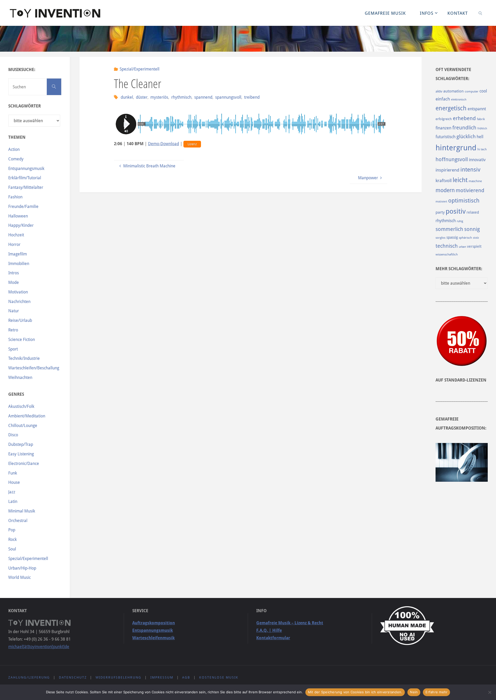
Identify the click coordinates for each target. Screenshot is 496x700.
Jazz (11, 491)
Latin (12, 501)
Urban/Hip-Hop (22, 568)
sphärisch (465, 237)
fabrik (481, 119)
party (440, 212)
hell (480, 136)
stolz (476, 237)
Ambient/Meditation (26, 416)
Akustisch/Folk (21, 406)
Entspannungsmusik (26, 168)
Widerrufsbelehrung (118, 677)
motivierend (470, 190)
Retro (13, 330)
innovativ (477, 159)
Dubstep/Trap (20, 444)
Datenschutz (73, 677)
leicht (460, 180)
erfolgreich (444, 119)
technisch (447, 246)
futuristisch (445, 136)
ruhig (460, 221)
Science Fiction (21, 339)
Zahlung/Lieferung (29, 677)
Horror (14, 244)
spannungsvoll (228, 97)
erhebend (464, 118)
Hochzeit (16, 234)
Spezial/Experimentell (139, 69)
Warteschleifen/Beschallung (33, 367)
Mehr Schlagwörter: (459, 268)
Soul (12, 549)
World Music (19, 577)
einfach (443, 99)
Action (14, 149)
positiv (456, 211)
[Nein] (489, 692)
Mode (13, 282)
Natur (13, 310)
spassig (452, 237)
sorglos (440, 237)
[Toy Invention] (55, 12)
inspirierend (447, 170)
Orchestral (17, 520)
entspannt (477, 108)
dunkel (127, 97)
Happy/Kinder (21, 225)
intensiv (470, 169)
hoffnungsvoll (452, 159)
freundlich (464, 128)
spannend (203, 97)
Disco (13, 434)
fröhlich (482, 128)
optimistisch (463, 200)
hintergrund (456, 147)
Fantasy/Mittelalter (25, 187)
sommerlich (449, 229)
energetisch (451, 108)
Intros (13, 272)
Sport (13, 349)
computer (471, 91)
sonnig (472, 229)
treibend (252, 97)
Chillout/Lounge (22, 425)
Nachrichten (19, 301)
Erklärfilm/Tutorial (24, 177)
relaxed (473, 212)
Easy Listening (21, 454)
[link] (480, 13)
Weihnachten (20, 377)
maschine (475, 181)
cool (483, 91)
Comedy (16, 159)
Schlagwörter (24, 106)
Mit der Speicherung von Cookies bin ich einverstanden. (355, 692)
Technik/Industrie (24, 358)
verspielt (474, 246)
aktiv (439, 91)
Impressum (161, 677)
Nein (414, 692)
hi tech (482, 149)
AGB (186, 677)
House (14, 482)
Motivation (18, 292)
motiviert (441, 201)
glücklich (466, 136)
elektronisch (458, 99)
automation (453, 91)
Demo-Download (163, 143)
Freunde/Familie (23, 206)
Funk (12, 473)
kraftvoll (444, 180)
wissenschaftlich (447, 254)
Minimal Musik (21, 511)
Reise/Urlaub (20, 320)
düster (142, 97)
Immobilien (18, 263)
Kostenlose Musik (218, 677)
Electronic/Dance (23, 463)
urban (462, 246)
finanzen (443, 128)
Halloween (18, 216)
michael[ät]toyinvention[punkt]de (38, 646)
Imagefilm (17, 254)
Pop (11, 529)
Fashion (15, 197)
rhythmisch (181, 97)
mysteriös (159, 97)
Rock (12, 539)
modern (445, 190)
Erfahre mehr (436, 692)
